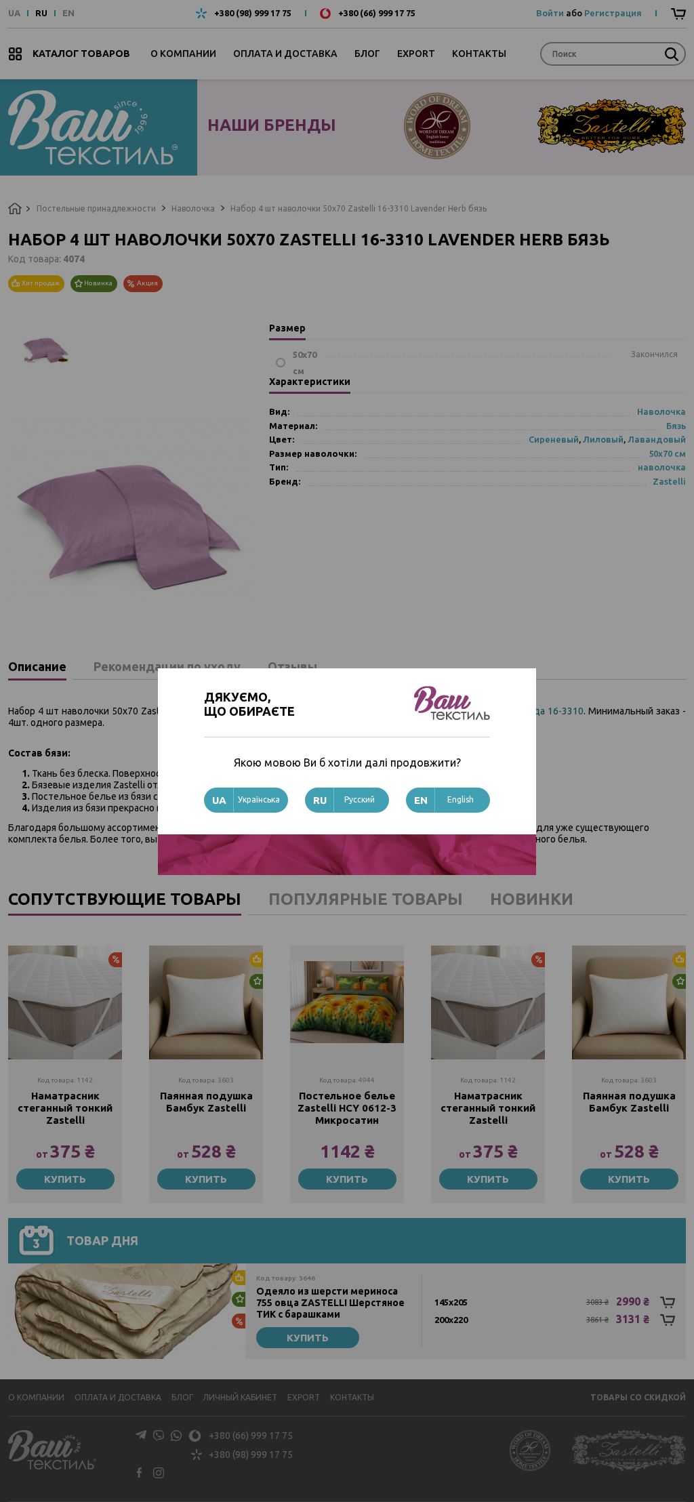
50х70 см (667, 453)
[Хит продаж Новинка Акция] (126, 1310)
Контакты (479, 53)
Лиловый (603, 439)
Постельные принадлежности (96, 208)
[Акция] (65, 1002)
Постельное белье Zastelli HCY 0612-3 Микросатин (347, 1108)
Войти (550, 13)
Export (416, 53)
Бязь (676, 425)
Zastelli (669, 481)
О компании (183, 53)
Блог (367, 53)
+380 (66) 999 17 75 (376, 13)
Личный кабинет (240, 1397)
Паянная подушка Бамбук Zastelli (206, 1102)
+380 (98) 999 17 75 (252, 13)
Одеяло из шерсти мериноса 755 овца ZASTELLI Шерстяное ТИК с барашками (330, 1303)
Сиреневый (554, 439)
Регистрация (613, 13)
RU (41, 13)
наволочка (662, 467)
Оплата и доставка (285, 53)
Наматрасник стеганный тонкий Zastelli (65, 1108)
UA (14, 13)
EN (68, 13)
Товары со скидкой (638, 1397)
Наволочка (193, 208)
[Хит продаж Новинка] (206, 1002)
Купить (65, 1179)
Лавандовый (657, 439)
